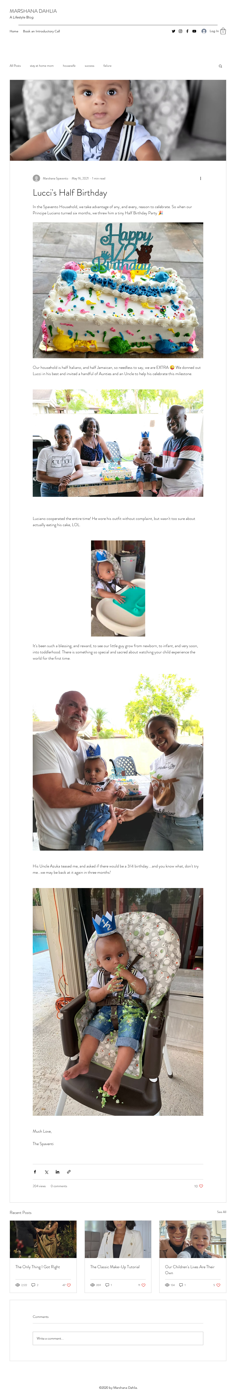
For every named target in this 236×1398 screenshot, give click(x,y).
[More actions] (200, 178)
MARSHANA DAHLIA (33, 11)
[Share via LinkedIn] (57, 1172)
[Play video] (118, 588)
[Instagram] (180, 31)
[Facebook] (187, 31)
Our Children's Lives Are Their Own (190, 1270)
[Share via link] (69, 1172)
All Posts (15, 66)
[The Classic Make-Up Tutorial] (118, 1239)
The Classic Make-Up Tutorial (115, 1267)
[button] (223, 31)
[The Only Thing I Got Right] (43, 1239)
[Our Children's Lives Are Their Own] (192, 1239)
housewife (69, 66)
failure (107, 66)
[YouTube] (194, 31)
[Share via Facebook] (35, 1172)
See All (221, 1212)
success (89, 66)
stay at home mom (42, 66)
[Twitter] (173, 31)
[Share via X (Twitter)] (46, 1172)
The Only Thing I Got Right (37, 1267)
